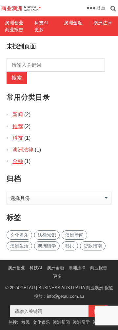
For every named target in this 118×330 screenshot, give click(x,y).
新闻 (17, 114)
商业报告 (14, 29)
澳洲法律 (102, 22)
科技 (17, 138)
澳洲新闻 (74, 235)
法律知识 (47, 235)
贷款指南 (93, 245)
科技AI (41, 22)
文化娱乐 (19, 235)
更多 (39, 29)
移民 (69, 245)
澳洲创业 (14, 22)
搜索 (16, 78)
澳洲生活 (19, 245)
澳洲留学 (47, 245)
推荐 (17, 126)
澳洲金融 (73, 22)
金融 (17, 161)
